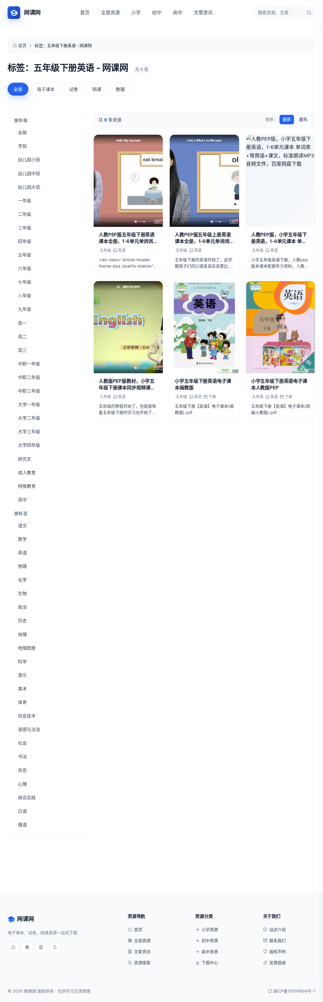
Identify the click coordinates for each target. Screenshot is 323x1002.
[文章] (41, 947)
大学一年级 (29, 404)
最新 (287, 119)
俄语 (22, 824)
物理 (22, 566)
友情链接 (277, 962)
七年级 (24, 282)
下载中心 (210, 962)
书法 (22, 756)
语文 (22, 525)
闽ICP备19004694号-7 (294, 990)
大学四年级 (29, 445)
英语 (22, 552)
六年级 (24, 268)
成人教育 (27, 472)
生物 (22, 593)
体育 (22, 702)
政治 (22, 607)
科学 (22, 661)
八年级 (24, 295)
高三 (22, 350)
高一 (22, 323)
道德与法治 (29, 729)
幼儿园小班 (29, 159)
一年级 (24, 200)
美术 (22, 688)
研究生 (24, 459)
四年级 (24, 241)
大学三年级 (29, 431)
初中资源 (210, 940)
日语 (22, 811)
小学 (136, 12)
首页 (85, 12)
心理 (22, 784)
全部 (18, 89)
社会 (22, 743)
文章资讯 (203, 12)
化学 (22, 579)
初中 (157, 12)
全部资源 (110, 12)
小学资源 (210, 929)
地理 (22, 634)
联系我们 (277, 940)
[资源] (27, 947)
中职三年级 (29, 390)
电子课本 (46, 89)
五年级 (24, 254)
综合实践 (27, 797)
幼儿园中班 (29, 173)
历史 (22, 620)
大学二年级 (29, 418)
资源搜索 (142, 962)
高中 (177, 12)
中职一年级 (29, 363)
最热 (303, 119)
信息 (22, 770)
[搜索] (309, 13)
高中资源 (210, 951)
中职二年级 (29, 377)
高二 (22, 336)
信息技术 (27, 715)
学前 (22, 146)
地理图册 (27, 648)
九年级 (24, 309)
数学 (22, 539)
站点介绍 (277, 929)
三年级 (24, 227)
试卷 (73, 89)
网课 (96, 89)
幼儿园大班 (29, 187)
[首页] (13, 947)
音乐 (22, 675)
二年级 (24, 214)
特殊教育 (27, 486)
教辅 (120, 89)
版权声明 (277, 951)
